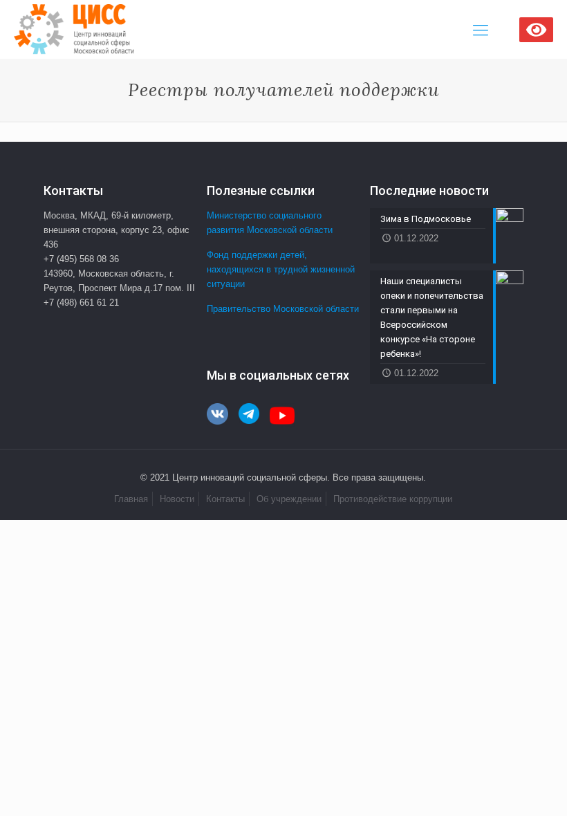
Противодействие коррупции (392, 499)
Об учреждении (289, 499)
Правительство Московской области (283, 309)
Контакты (225, 499)
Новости (177, 499)
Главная (131, 499)
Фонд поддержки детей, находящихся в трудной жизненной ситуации (281, 269)
